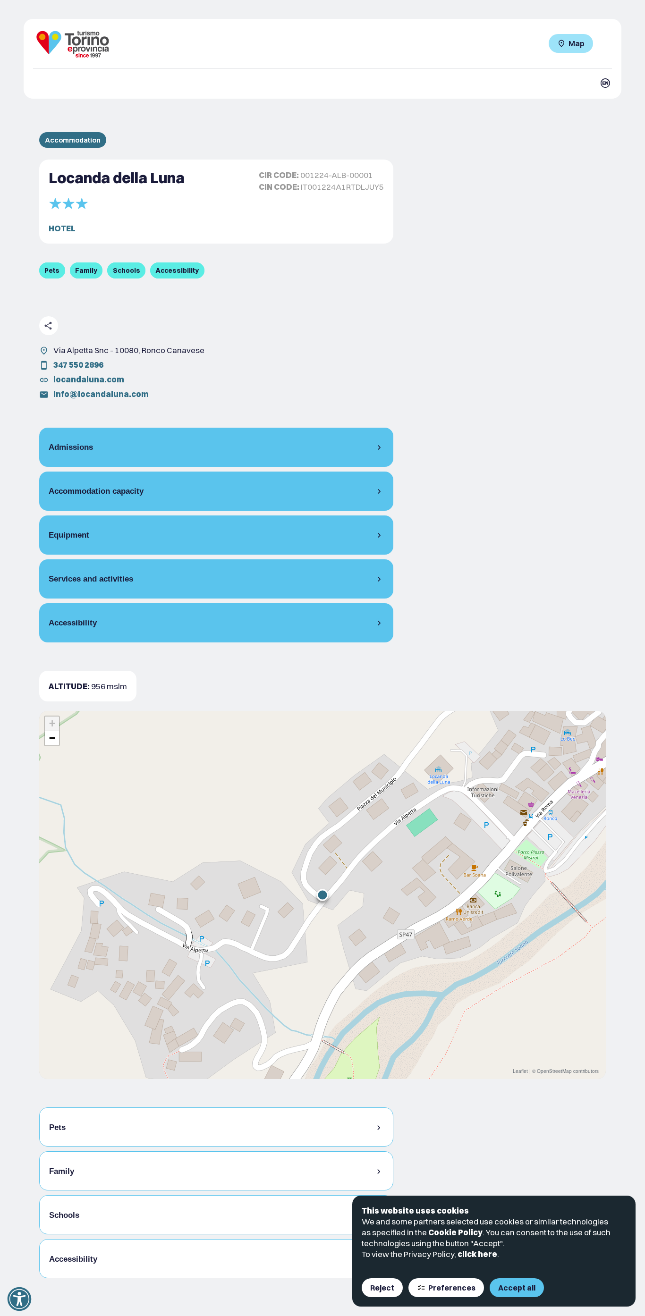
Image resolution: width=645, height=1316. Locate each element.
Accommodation (73, 140)
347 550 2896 (78, 365)
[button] (322, 895)
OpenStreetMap (554, 1071)
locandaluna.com (88, 379)
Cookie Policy (455, 1232)
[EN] (605, 83)
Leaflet (520, 1071)
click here (477, 1254)
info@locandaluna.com (101, 394)
